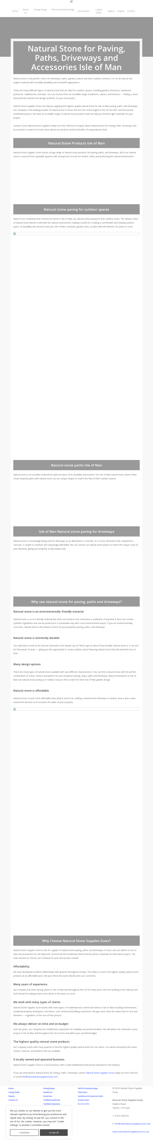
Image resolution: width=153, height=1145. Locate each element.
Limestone (47, 1096)
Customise (24, 1132)
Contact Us (13, 1100)
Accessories (83, 1103)
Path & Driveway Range (88, 1088)
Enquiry (12, 1096)
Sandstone (47, 1092)
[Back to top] (76, 1143)
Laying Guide (14, 1092)
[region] (39, 1122)
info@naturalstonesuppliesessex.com (40, 1076)
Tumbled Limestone (51, 1104)
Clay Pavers (82, 1092)
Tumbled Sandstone (51, 1100)
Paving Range (49, 1088)
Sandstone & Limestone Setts (90, 1096)
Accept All (54, 1132)
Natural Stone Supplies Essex (100, 1072)
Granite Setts (83, 1100)
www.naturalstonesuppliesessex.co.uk (131, 1131)
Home (11, 1088)
